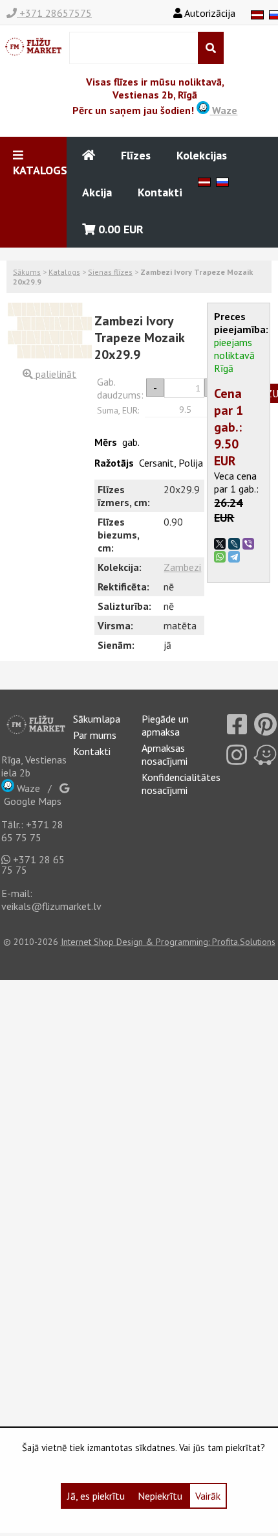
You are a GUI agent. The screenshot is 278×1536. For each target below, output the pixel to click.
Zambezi (182, 567)
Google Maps (31, 801)
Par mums (94, 734)
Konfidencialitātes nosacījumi (181, 784)
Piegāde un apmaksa (165, 725)
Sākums (27, 272)
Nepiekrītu (160, 1495)
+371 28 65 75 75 (32, 831)
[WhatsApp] (220, 557)
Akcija (97, 192)
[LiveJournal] (234, 544)
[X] (220, 544)
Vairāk (207, 1495)
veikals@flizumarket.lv (51, 906)
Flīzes (136, 155)
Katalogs (64, 272)
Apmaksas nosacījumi (164, 754)
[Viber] (248, 544)
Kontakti (160, 192)
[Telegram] (234, 557)
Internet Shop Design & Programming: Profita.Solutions (168, 942)
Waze (223, 110)
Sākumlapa (96, 718)
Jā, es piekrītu (96, 1495)
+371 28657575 (54, 12)
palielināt (54, 373)
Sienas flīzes (110, 272)
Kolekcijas (201, 155)
